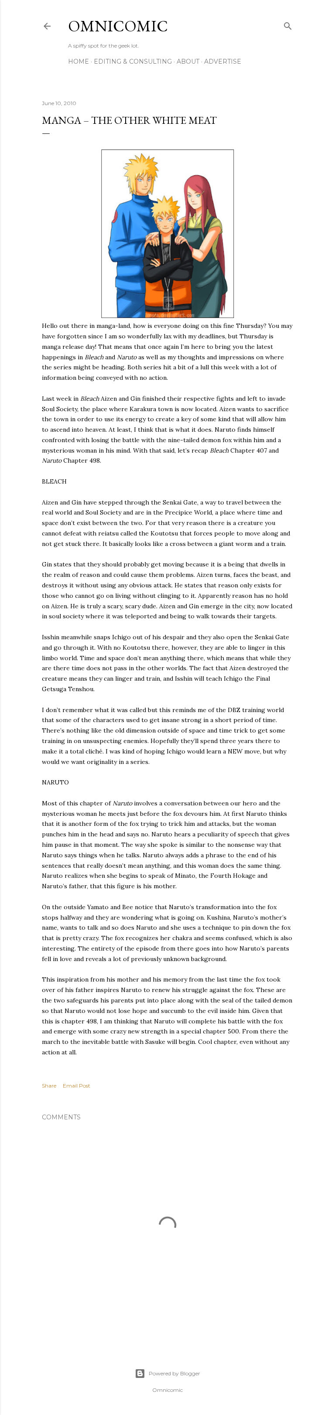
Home (78, 61)
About (188, 61)
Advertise (222, 61)
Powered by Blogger (174, 1373)
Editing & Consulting (133, 61)
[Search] (288, 24)
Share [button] (49, 1085)
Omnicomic (118, 26)
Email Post (76, 1085)
